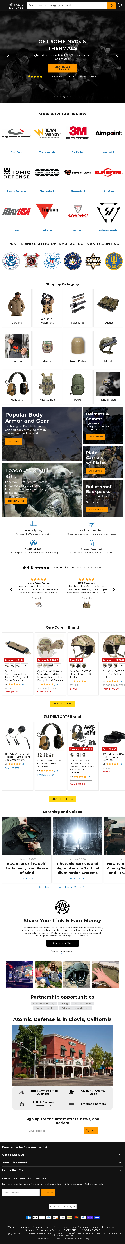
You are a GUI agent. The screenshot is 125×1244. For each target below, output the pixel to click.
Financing (24, 1227)
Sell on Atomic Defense (49, 1230)
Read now (25, 878)
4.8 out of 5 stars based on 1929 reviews (78, 567)
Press (56, 1227)
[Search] (111, 5)
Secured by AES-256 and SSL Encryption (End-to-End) (62, 1238)
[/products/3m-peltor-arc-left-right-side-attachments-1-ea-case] (18, 737)
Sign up (90, 1130)
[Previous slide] (8, 57)
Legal (65, 1227)
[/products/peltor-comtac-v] (50, 737)
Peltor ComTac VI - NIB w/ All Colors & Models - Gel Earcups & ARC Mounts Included (82, 766)
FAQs (47, 1227)
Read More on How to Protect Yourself (61, 887)
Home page (108, 1227)
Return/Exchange (79, 1227)
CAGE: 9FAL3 (70, 1230)
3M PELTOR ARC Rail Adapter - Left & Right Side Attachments (17, 756)
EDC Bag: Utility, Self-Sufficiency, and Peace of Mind (26, 868)
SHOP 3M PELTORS (62, 799)
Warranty (11, 1227)
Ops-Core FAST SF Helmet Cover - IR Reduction (80, 674)
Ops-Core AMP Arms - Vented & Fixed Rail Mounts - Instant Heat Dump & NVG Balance (50, 676)
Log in (62, 953)
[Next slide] (117, 57)
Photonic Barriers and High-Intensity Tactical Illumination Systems (77, 868)
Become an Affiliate (62, 943)
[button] (12, 589)
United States (61, 1206)
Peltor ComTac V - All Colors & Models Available (49, 763)
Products (37, 1227)
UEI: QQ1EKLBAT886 (90, 1230)
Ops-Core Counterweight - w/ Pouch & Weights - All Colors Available (17, 676)
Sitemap (29, 1230)
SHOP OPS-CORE (62, 703)
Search (95, 1227)
